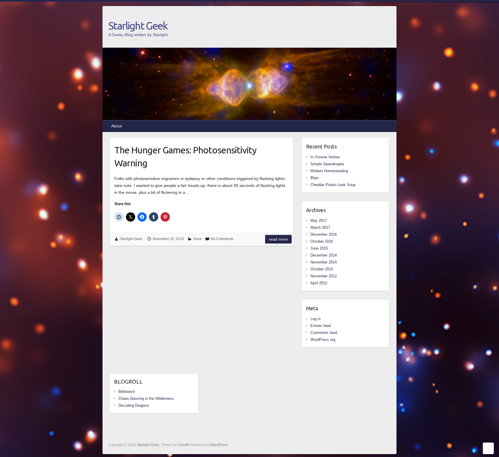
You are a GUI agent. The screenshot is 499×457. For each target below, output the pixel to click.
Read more (278, 239)
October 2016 (321, 241)
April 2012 (318, 283)
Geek (197, 239)
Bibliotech (126, 391)
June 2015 (319, 248)
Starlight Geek (137, 25)
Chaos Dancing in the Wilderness (146, 398)
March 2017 (320, 227)
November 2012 (323, 276)
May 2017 (318, 220)
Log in (315, 319)
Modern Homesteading (329, 171)
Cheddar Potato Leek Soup (332, 185)
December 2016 (323, 234)
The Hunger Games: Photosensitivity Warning (185, 156)
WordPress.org (322, 339)
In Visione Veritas (325, 157)
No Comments (222, 239)
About (116, 126)
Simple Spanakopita (327, 164)
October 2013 (321, 269)
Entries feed (320, 326)
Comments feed (323, 332)
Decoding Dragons (133, 405)
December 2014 (323, 255)
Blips (314, 178)
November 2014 (323, 262)
